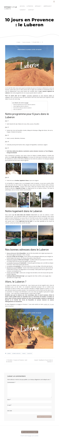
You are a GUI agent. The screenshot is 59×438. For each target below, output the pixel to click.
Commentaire (11, 382)
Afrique (37, 6)
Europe (22, 10)
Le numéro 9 (10, 266)
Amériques (47, 6)
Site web (9, 410)
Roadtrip (29, 353)
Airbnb (23, 218)
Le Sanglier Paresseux (13, 263)
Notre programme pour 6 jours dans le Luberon (24, 104)
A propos (30, 6)
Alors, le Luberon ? (17, 109)
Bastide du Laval (11, 268)
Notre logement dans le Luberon (20, 106)
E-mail (9, 405)
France (24, 42)
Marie (18, 42)
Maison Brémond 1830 (13, 253)
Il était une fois (11, 272)
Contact (31, 10)
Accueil (22, 6)
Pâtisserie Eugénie (12, 259)
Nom (9, 399)
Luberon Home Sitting (26, 219)
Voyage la (10, 8)
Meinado (9, 256)
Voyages (28, 42)
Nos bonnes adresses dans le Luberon (22, 108)
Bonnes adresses (16, 353)
